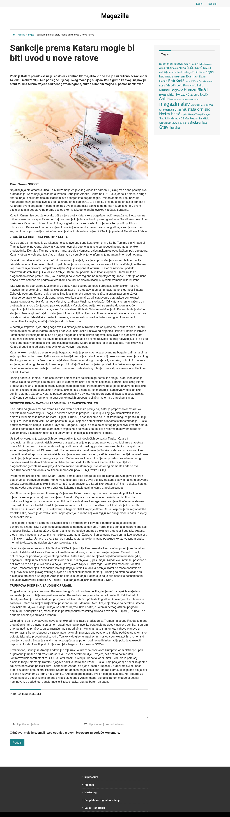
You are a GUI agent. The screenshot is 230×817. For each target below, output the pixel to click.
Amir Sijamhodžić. (168, 72)
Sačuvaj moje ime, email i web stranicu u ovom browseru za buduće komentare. (66, 733)
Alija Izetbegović (204, 63)
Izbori (193, 94)
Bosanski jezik (178, 76)
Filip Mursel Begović (181, 87)
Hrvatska (164, 94)
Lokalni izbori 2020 (189, 99)
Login (199, 3)
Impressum (91, 777)
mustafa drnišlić (196, 109)
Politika (21, 34)
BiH (197, 72)
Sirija (180, 122)
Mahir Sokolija (198, 105)
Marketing (90, 792)
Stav (163, 126)
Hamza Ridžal (196, 89)
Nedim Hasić (169, 113)
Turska (174, 127)
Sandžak (204, 118)
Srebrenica (198, 122)
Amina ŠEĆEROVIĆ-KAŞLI (194, 68)
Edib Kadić (176, 80)
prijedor (184, 114)
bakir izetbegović (186, 72)
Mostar (178, 109)
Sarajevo (165, 122)
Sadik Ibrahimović (170, 118)
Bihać (202, 72)
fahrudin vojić (174, 85)
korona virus (175, 99)
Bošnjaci (192, 76)
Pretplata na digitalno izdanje (102, 800)
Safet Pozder (190, 118)
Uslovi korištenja (94, 807)
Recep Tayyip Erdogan (199, 114)
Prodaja (89, 784)
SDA (174, 122)
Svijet (31, 34)
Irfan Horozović (179, 94)
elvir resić (189, 81)
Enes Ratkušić (199, 81)
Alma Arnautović (168, 68)
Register (212, 3)
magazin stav (174, 103)
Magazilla (115, 16)
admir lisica (190, 63)
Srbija (186, 122)
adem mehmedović (171, 63)
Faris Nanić (189, 85)
